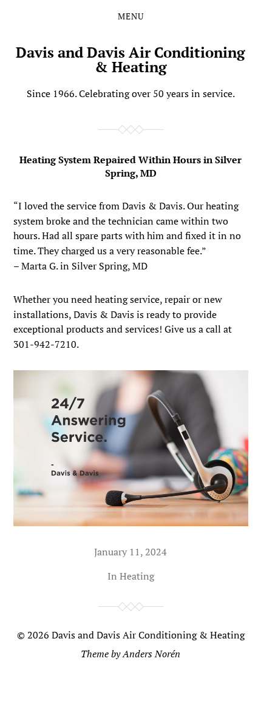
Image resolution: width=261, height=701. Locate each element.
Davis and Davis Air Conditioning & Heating (130, 59)
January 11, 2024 (130, 551)
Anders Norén (151, 653)
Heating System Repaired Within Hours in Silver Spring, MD (130, 166)
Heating (137, 576)
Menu (131, 16)
